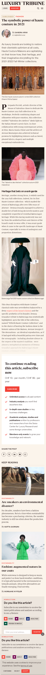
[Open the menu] (42, 8)
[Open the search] (38, 8)
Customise (7, 671)
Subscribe (15, 8)
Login (5, 8)
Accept (25, 671)
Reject (17, 671)
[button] (23, 337)
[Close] (42, 634)
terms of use (26, 665)
